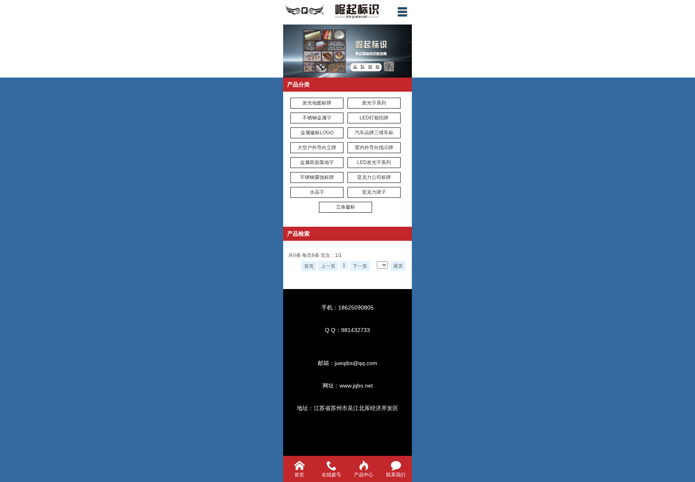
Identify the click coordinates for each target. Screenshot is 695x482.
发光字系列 (374, 103)
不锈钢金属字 (316, 118)
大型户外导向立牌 (317, 147)
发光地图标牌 (316, 103)
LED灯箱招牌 (374, 118)
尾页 (398, 266)
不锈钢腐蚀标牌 (317, 177)
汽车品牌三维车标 (374, 132)
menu (402, 12)
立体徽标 (345, 207)
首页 (309, 266)
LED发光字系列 (374, 162)
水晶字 (317, 192)
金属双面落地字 (317, 162)
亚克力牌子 (374, 192)
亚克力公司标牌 (374, 177)
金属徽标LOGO (316, 132)
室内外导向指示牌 (374, 147)
